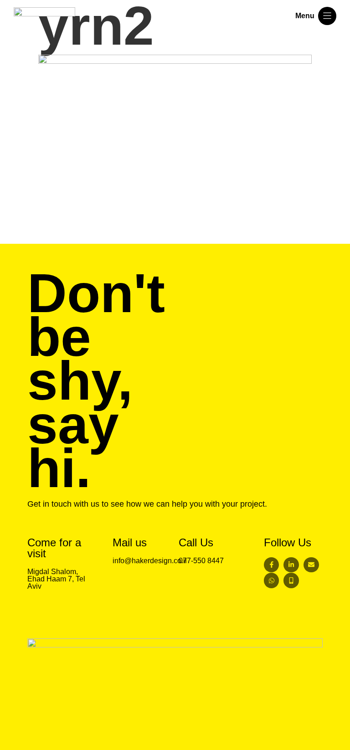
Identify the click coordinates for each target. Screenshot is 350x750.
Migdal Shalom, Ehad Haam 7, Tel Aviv (56, 579)
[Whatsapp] (271, 580)
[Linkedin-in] (291, 565)
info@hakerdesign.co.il (150, 561)
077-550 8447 (201, 561)
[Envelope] (311, 565)
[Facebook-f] (271, 565)
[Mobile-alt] (291, 580)
